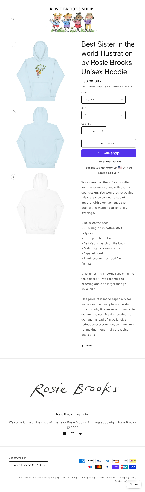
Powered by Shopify (48, 477)
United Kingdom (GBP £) (27, 465)
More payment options (109, 161)
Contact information (125, 481)
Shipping (102, 86)
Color (84, 92)
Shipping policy (128, 477)
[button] (13, 19)
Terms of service (107, 477)
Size (83, 108)
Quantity (86, 123)
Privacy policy (88, 477)
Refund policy (70, 477)
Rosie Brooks (31, 477)
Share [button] (89, 345)
